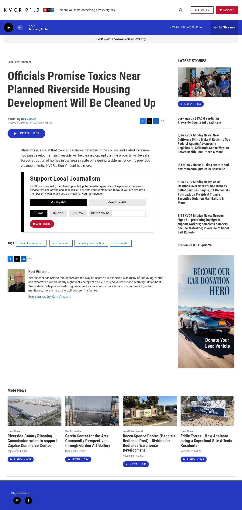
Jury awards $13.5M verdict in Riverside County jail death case (200, 120)
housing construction (91, 243)
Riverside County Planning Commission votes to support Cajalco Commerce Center (32, 441)
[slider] (25, 27)
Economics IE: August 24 (195, 245)
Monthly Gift (58, 202)
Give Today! (43, 224)
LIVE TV (204, 10)
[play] (8, 27)
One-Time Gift (117, 202)
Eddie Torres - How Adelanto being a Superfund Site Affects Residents (206, 441)
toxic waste (121, 243)
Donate (228, 10)
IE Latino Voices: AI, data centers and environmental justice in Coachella (203, 167)
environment (61, 243)
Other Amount (100, 213)
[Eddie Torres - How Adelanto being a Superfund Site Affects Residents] (207, 411)
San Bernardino (73, 431)
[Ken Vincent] (16, 280)
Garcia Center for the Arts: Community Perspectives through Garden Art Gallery (87, 441)
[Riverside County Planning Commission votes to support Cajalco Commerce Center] (34, 411)
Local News (14, 431)
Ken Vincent (28, 119)
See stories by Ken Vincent (49, 296)
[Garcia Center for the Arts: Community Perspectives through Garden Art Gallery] (92, 411)
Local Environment (19, 62)
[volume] (20, 27)
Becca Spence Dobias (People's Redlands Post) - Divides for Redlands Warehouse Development (149, 443)
